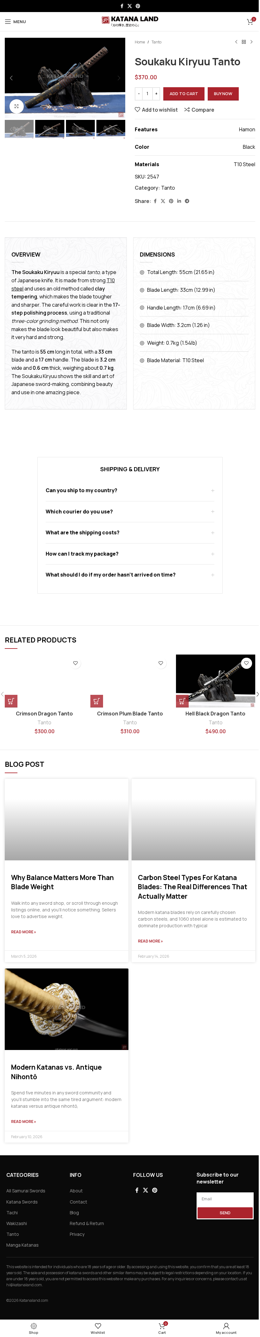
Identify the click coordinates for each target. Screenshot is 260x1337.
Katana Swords (22, 1202)
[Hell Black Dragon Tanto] (215, 681)
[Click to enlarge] (17, 106)
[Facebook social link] (122, 6)
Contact (78, 1202)
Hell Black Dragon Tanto (215, 713)
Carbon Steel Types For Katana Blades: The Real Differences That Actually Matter (192, 887)
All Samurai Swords (25, 1191)
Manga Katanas (22, 1245)
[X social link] (130, 6)
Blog (74, 1213)
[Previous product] (236, 42)
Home (140, 42)
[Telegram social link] (187, 201)
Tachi (12, 1213)
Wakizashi (16, 1223)
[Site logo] (130, 20)
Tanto (156, 42)
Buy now (223, 93)
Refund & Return (87, 1223)
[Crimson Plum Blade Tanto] (130, 681)
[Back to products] (244, 42)
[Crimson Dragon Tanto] (44, 681)
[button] (11, 78)
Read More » (23, 932)
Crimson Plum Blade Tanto (130, 713)
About (76, 1191)
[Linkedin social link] (179, 201)
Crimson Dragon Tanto (44, 713)
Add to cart (184, 93)
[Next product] (251, 42)
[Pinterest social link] (138, 6)
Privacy (77, 1234)
